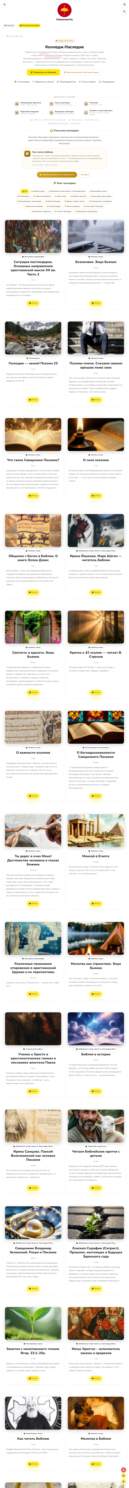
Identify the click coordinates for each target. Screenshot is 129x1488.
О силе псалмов (96, 460)
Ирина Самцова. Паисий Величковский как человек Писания (33, 1156)
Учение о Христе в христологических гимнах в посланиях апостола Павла (33, 1058)
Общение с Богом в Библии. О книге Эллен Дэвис (33, 558)
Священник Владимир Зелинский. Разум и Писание (33, 1250)
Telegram (76, 123)
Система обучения (16, 36)
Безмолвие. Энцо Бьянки (95, 262)
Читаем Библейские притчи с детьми (96, 1154)
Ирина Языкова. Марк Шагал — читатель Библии (96, 558)
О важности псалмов (33, 753)
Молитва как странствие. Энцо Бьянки (96, 966)
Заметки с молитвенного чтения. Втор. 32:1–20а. (33, 1351)
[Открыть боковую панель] (124, 5)
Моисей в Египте (95, 856)
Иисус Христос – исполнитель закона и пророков (96, 1351)
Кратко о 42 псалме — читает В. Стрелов (96, 655)
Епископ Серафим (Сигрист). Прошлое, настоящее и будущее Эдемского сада (96, 1252)
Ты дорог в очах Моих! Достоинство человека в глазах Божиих (33, 860)
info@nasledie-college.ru (60, 123)
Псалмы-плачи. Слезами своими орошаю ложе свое (96, 365)
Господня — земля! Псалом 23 (33, 363)
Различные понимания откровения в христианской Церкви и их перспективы (33, 968)
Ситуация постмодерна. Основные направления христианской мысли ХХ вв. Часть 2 (33, 268)
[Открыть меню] (5, 5)
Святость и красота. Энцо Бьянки (33, 655)
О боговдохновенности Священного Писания (96, 755)
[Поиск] (124, 12)
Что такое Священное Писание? (33, 460)
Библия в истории (95, 1054)
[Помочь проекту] (123, 1469)
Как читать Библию (33, 1439)
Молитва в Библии (96, 1439)
